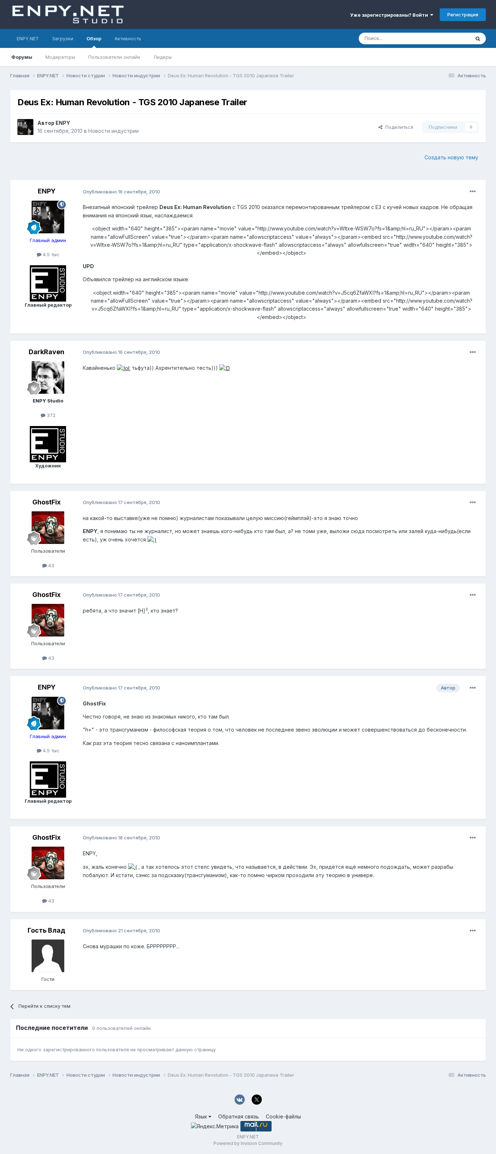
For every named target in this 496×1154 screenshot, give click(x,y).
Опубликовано (121, 192)
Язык (201, 1116)
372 (50, 415)
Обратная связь (238, 1116)
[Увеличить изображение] (123, 368)
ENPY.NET (28, 38)
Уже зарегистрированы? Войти (390, 15)
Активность (127, 38)
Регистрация (462, 14)
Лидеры (162, 57)
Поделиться (397, 127)
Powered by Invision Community (248, 1143)
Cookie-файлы (283, 1116)
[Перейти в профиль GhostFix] (48, 527)
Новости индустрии (113, 131)
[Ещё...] (472, 191)
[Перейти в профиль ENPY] (25, 127)
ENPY (63, 123)
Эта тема (450, 38)
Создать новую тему (451, 157)
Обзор (93, 38)
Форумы (21, 57)
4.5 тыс (50, 254)
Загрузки (62, 38)
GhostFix (46, 502)
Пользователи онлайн (114, 57)
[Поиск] (478, 38)
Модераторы (60, 57)
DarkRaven (46, 352)
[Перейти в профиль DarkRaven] (48, 377)
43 (50, 565)
